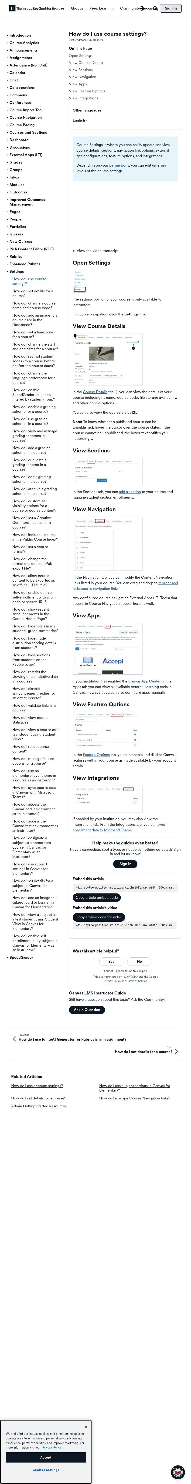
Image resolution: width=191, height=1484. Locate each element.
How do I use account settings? (37, 1086)
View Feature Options (87, 91)
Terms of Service (137, 981)
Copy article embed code (97, 897)
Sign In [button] (125, 864)
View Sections (81, 70)
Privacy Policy (112, 981)
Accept (45, 1457)
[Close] (86, 1427)
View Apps (78, 84)
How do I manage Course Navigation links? (134, 1098)
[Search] (155, 8)
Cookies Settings (46, 1470)
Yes (111, 961)
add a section (130, 492)
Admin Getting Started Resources (39, 1106)
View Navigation (82, 77)
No (139, 961)
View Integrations (83, 98)
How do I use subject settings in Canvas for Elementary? (134, 1088)
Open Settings (80, 55)
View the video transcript (97, 250)
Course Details (95, 392)
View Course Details (86, 62)
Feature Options (96, 754)
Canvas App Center (144, 681)
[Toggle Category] (8, 35)
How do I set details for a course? (38, 1098)
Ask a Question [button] (87, 1010)
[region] (46, 1452)
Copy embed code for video (99, 917)
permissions (119, 165)
